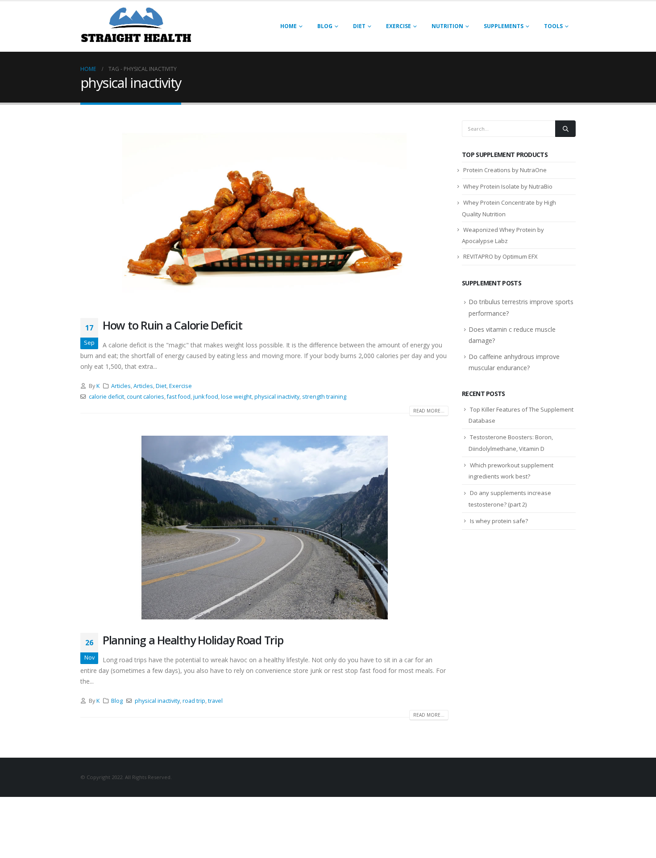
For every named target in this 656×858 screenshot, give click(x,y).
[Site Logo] (136, 26)
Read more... (428, 411)
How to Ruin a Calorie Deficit (172, 325)
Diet (359, 26)
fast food (179, 396)
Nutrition (447, 26)
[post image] (264, 212)
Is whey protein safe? (499, 521)
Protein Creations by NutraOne (505, 170)
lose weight (236, 396)
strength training (324, 396)
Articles (121, 386)
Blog (324, 26)
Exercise (398, 26)
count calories (145, 396)
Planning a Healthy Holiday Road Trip (193, 640)
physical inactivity (276, 396)
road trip (194, 701)
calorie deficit (106, 396)
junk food (205, 396)
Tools (553, 26)
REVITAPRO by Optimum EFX (500, 256)
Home (288, 26)
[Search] (565, 128)
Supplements (503, 26)
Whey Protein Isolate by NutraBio (507, 186)
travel (215, 701)
